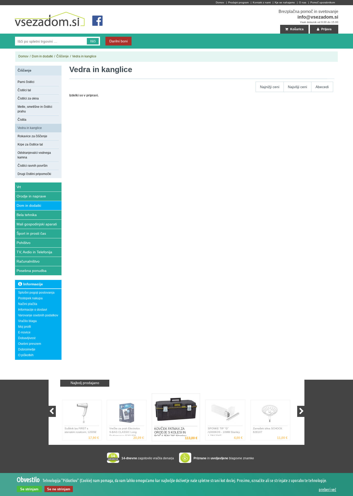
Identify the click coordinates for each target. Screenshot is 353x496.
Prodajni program (238, 2)
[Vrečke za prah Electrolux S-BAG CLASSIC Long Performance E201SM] (83, 414)
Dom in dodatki (42, 56)
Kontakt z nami (262, 2)
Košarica (296, 29)
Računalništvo (28, 261)
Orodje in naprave (31, 196)
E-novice (24, 332)
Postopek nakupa (30, 298)
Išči (93, 41)
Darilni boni (118, 41)
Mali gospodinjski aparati (37, 224)
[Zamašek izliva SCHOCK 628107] (226, 414)
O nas (302, 2)
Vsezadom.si (24, 7)
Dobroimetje (26, 349)
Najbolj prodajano (85, 383)
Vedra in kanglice (84, 56)
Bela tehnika (27, 215)
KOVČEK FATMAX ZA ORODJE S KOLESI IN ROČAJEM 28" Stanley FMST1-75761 (124, 431)
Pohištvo (23, 243)
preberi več (327, 489)
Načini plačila (27, 304)
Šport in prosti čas (31, 233)
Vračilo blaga (27, 321)
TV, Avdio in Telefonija (34, 252)
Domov (220, 2)
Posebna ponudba (32, 271)
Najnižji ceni (269, 87)
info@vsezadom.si (317, 17)
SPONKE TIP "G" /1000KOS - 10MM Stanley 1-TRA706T (169, 431)
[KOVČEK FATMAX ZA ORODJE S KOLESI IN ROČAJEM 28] (128, 414)
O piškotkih (26, 355)
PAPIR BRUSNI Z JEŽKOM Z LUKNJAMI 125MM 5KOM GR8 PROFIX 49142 (270, 431)
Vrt (19, 187)
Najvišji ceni (297, 87)
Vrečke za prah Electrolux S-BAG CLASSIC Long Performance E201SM (81, 431)
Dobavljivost (26, 338)
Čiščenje (62, 56)
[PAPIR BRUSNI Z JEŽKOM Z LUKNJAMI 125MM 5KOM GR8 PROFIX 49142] (271, 414)
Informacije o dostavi (32, 309)
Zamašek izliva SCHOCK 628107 (224, 430)
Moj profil (24, 327)
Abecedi (322, 87)
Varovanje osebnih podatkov (38, 315)
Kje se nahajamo (285, 2)
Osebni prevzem (29, 344)
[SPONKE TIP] (177, 411)
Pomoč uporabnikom (322, 2)
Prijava (326, 29)
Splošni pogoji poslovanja (36, 292)
